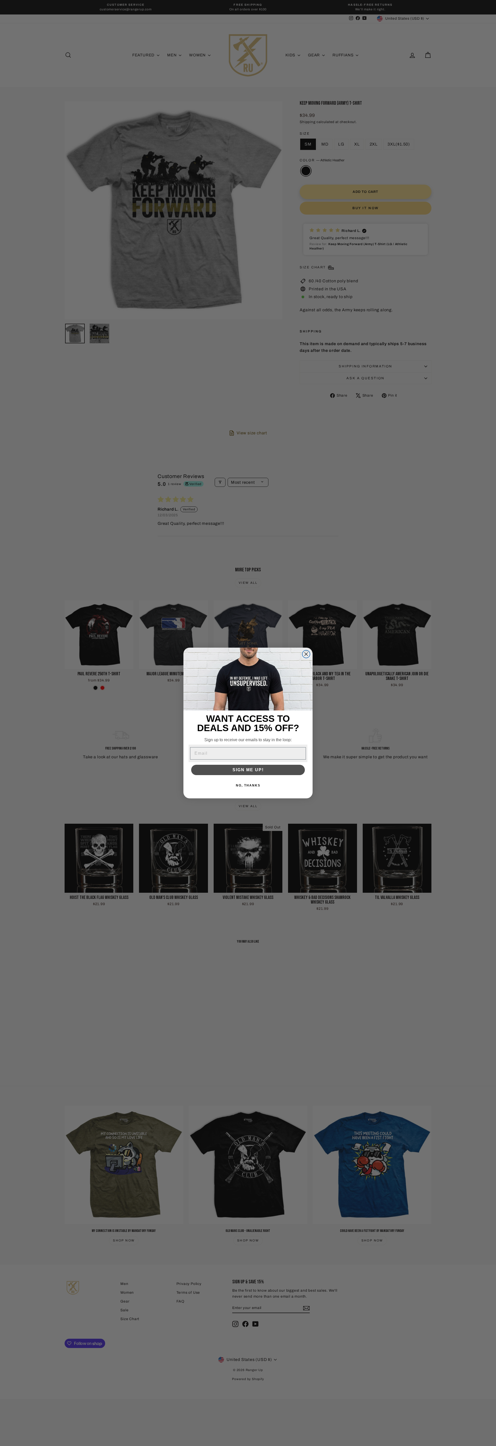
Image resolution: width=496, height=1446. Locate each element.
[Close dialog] (306, 654)
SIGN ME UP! (248, 770)
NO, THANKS (248, 785)
